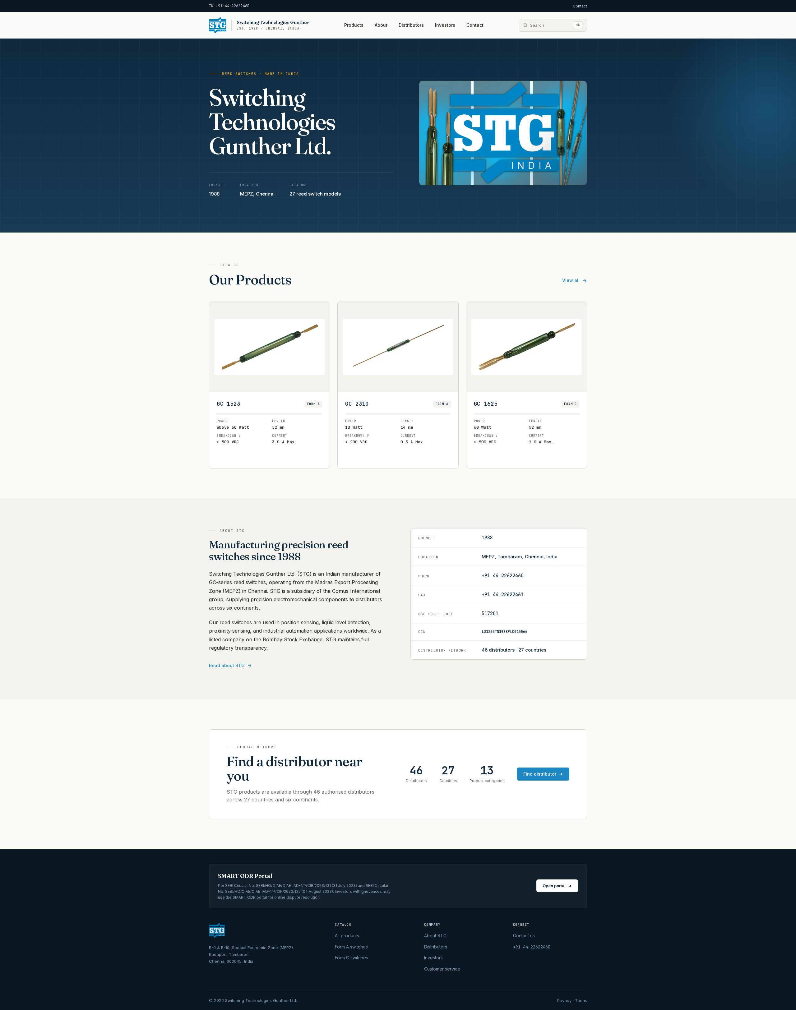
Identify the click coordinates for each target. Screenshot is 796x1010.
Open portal (554, 885)
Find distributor (539, 774)
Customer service (442, 968)
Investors (445, 25)
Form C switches (351, 957)
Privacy (564, 1000)
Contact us (524, 935)
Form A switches (351, 946)
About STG (435, 935)
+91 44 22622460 (503, 576)
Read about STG (227, 665)
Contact (580, 6)
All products (347, 935)
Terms (581, 1000)
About (381, 25)
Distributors (411, 25)
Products (353, 25)
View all (571, 280)
